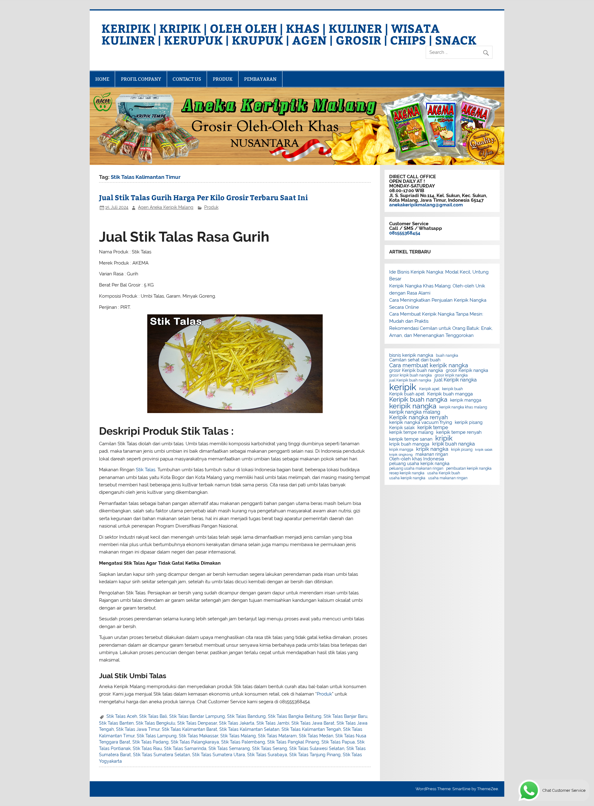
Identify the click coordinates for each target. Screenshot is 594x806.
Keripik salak (402, 428)
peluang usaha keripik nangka (419, 464)
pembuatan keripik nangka (469, 468)
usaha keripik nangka (407, 478)
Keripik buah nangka (418, 399)
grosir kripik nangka (451, 375)
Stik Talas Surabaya (267, 754)
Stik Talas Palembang (243, 741)
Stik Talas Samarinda (185, 748)
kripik (444, 438)
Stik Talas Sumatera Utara (218, 754)
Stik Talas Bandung (246, 716)
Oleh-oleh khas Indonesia (416, 459)
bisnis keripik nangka (411, 355)
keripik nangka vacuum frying (420, 422)
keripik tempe (432, 427)
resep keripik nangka (406, 473)
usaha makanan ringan (447, 478)
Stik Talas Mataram (277, 735)
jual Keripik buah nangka (410, 380)
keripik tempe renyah (459, 432)
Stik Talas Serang (269, 748)
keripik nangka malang (414, 412)
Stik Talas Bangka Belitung (294, 716)
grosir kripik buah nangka (410, 375)
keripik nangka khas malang (463, 407)
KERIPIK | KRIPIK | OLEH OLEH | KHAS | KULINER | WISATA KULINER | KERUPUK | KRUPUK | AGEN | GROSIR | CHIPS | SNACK (288, 34)
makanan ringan (431, 454)
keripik (402, 386)
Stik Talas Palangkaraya (195, 741)
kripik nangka (432, 449)
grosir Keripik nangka (467, 371)
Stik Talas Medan (316, 735)
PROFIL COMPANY (141, 79)
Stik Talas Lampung (157, 735)
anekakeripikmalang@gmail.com (426, 205)
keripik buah (452, 389)
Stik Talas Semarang (229, 748)
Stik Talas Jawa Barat (312, 723)
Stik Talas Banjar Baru (345, 716)
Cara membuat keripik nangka (428, 365)
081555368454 (404, 233)
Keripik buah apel (406, 394)
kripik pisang (461, 449)
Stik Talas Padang (150, 741)
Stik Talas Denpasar (197, 723)
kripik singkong (401, 454)
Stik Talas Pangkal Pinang (293, 741)
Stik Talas (145, 469)
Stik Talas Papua (338, 741)
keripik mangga (465, 400)
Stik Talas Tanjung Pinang (315, 754)
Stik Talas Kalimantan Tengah (311, 729)
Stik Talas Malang (238, 735)
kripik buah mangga (409, 444)
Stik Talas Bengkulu (155, 723)
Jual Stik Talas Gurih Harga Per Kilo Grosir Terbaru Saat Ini (203, 197)
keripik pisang (469, 422)
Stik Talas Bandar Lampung (197, 716)
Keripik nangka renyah (418, 417)
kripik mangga (401, 449)
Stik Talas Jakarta (236, 723)
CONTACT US (187, 79)
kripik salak (484, 449)
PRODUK (223, 79)
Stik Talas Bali (153, 716)
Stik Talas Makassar (198, 735)
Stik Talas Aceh (121, 716)
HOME (102, 79)
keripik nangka (413, 406)
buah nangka (447, 355)
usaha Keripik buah (443, 473)
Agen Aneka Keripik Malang (165, 207)
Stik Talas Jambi (272, 723)
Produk (211, 207)
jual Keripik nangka (455, 379)
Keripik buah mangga (450, 394)
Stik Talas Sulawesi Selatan (316, 748)
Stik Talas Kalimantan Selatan (249, 729)
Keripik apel (429, 389)
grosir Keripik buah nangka (416, 371)
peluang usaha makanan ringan (416, 468)
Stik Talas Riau (147, 748)
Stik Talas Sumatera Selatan (161, 754)
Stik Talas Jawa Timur (138, 729)
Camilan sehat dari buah (415, 360)
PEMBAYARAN (260, 79)
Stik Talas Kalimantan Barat (189, 729)
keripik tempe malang (411, 432)
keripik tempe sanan (411, 439)
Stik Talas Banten (116, 723)
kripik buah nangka (453, 444)
